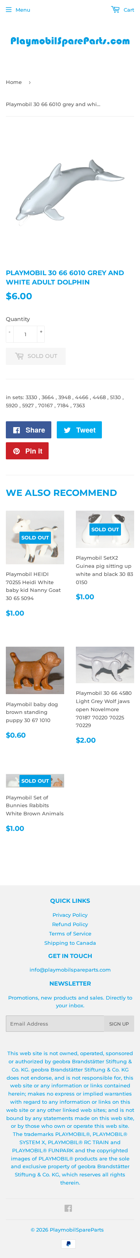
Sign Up (119, 1024)
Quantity (18, 319)
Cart (128, 10)
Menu (23, 10)
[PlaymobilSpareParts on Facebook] (68, 1209)
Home (14, 82)
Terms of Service (70, 933)
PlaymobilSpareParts (77, 1230)
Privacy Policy (70, 915)
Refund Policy (70, 924)
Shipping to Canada (70, 943)
